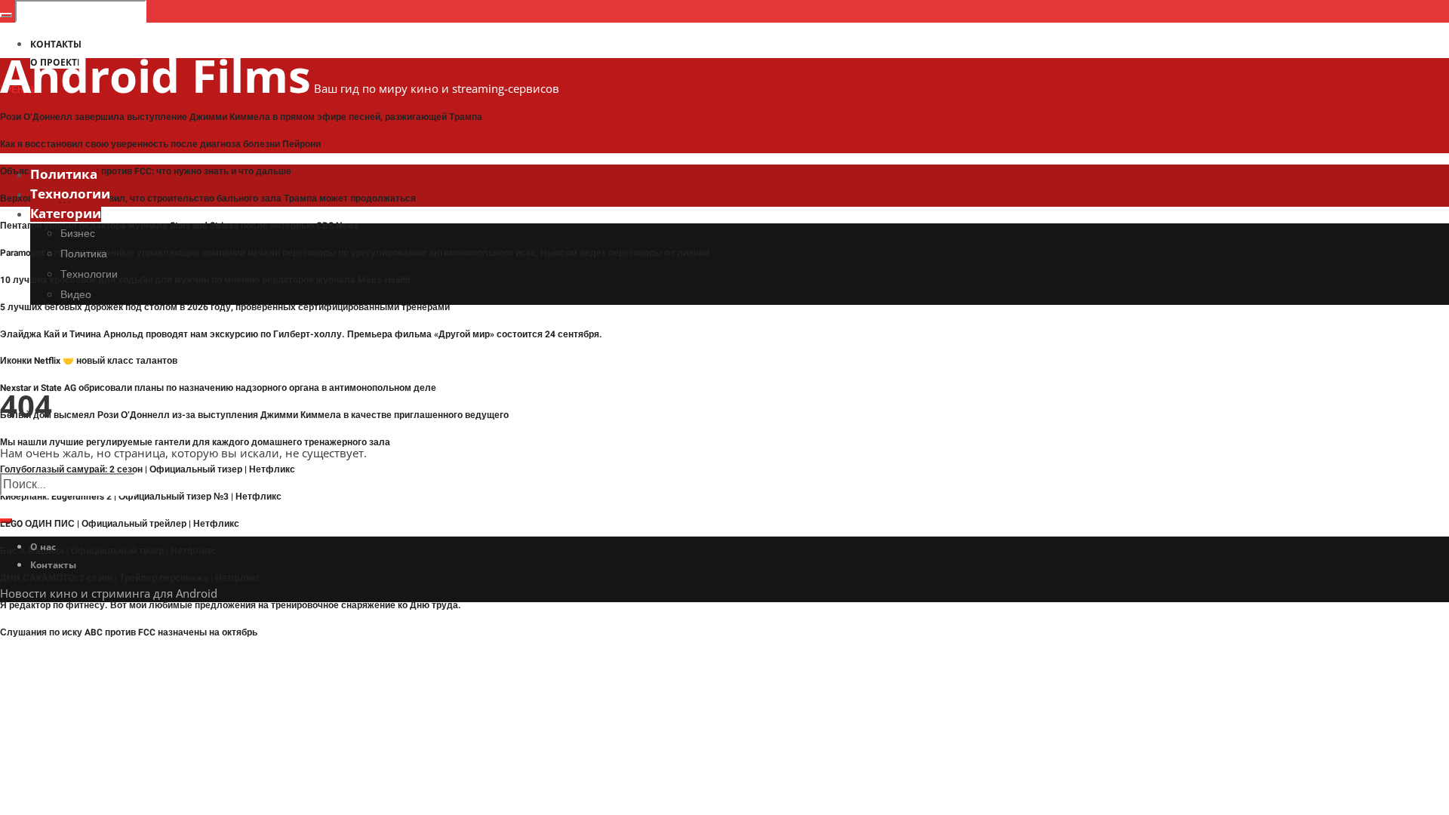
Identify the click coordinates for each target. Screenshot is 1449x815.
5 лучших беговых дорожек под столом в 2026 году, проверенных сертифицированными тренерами (225, 307)
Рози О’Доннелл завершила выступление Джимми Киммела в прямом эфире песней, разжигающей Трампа (241, 117)
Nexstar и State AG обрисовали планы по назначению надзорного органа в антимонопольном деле (218, 388)
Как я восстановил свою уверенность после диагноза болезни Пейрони (160, 144)
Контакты (53, 564)
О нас (43, 546)
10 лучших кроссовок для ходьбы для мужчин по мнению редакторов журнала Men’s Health (205, 280)
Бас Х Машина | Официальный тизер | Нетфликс (108, 551)
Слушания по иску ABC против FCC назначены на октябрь (128, 632)
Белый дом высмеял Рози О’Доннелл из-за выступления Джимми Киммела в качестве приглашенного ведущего (254, 415)
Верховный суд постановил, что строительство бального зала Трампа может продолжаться (208, 198)
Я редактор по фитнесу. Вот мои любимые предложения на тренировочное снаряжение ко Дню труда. (230, 605)
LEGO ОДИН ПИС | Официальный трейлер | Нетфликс (119, 524)
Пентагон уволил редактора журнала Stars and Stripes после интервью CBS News (179, 225)
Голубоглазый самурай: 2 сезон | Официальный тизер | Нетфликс (147, 469)
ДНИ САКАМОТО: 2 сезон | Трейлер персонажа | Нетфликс (130, 578)
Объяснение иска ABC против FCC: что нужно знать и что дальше (145, 171)
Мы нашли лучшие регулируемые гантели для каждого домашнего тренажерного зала (195, 442)
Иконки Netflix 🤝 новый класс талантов (88, 361)
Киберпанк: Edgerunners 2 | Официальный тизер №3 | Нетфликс (140, 496)
